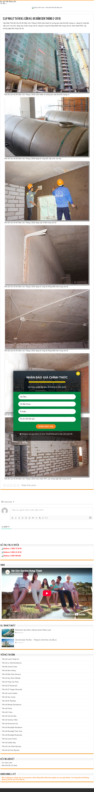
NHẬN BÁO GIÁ (45, 426)
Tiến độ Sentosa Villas (10, 720)
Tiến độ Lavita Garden (9, 693)
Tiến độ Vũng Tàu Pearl (10, 682)
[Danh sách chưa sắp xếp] (29, 517)
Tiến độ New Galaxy (9, 670)
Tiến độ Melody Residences (11, 705)
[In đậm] (12, 517)
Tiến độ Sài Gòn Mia (9, 716)
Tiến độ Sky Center (8, 697)
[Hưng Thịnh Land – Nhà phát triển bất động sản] (47, 7)
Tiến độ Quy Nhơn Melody (11, 678)
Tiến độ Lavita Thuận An (10, 659)
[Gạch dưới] (19, 517)
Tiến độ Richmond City (10, 724)
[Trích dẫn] (33, 517)
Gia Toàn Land (7, 763)
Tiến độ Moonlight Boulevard (12, 735)
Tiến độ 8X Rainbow (9, 701)
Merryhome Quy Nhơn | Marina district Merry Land (33, 630)
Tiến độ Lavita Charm (9, 739)
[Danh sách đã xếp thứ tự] (26, 517)
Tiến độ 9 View (7, 712)
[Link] (39, 517)
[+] (46, 518)
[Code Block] (36, 517)
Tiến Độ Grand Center (9, 667)
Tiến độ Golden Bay (9, 743)
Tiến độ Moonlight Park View (12, 731)
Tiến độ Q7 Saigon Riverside (12, 689)
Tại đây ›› (3, 3)
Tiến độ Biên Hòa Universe (11, 674)
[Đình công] (22, 517)
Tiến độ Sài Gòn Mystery (10, 750)
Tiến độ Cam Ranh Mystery (11, 746)
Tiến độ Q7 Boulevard (9, 686)
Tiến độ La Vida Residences (12, 663)
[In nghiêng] (16, 517)
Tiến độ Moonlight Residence (12, 727)
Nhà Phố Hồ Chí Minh (9, 765)
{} (43, 518)
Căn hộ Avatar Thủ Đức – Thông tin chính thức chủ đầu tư (36, 640)
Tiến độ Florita (7, 708)
